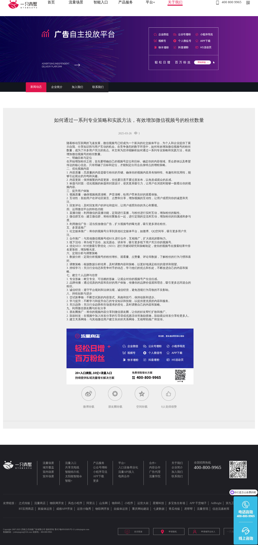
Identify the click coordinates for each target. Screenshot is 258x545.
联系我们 (98, 87)
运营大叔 (143, 503)
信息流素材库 (220, 508)
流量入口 (70, 463)
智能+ (68, 480)
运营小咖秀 (84, 508)
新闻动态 (36, 86)
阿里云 (90, 503)
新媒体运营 (45, 508)
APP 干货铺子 (198, 503)
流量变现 (202, 508)
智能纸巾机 (72, 471)
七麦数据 (158, 508)
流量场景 (76, 2)
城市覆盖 (48, 467)
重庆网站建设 (140, 508)
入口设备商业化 (128, 467)
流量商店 (40, 503)
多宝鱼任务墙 (176, 503)
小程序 (129, 503)
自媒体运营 (121, 508)
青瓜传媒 (174, 508)
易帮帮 (188, 508)
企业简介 (56, 87)
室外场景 (48, 476)
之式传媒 (24, 503)
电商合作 (124, 476)
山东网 (103, 503)
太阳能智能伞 (73, 476)
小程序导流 (100, 471)
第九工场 (231, 503)
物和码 (116, 503)
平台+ (150, 2)
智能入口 (101, 2)
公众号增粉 (100, 467)
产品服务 (125, 2)
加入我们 (77, 87)
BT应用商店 (26, 508)
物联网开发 (57, 503)
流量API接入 (126, 471)
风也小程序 (75, 503)
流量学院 (154, 476)
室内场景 (48, 471)
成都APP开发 (64, 508)
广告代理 (154, 471)
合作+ (152, 463)
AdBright (216, 503)
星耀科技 (158, 503)
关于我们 (175, 2)
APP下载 (98, 476)
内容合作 (154, 467)
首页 (51, 2)
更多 (96, 480)
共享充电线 (72, 467)
